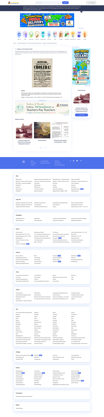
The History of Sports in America (60, 240)
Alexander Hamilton (75, 376)
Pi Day (72, 359)
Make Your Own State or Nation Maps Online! (45, 337)
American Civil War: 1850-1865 (41, 236)
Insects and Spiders (57, 257)
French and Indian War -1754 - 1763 (79, 232)
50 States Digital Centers (58, 343)
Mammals (73, 257)
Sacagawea (55, 382)
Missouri (36, 324)
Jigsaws (73, 298)
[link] (19, 34)
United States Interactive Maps (78, 337)
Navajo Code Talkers (77, 380)
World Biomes (74, 261)
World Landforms (20, 220)
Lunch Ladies (37, 277)
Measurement (37, 187)
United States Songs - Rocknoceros (79, 343)
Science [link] (49, 39)
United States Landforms (40, 341)
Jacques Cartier (19, 375)
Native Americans (75, 238)
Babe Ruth (36, 382)
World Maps (37, 218)
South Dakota (37, 331)
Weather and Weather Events (22, 263)
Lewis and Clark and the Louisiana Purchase (62, 234)
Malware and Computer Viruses (60, 277)
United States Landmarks (21, 341)
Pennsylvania (56, 330)
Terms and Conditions (60, 165)
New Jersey (55, 326)
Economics (57, 238)
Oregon (36, 330)
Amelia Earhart (19, 376)
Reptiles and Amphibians (77, 259)
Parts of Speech (56, 204)
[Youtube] (77, 160)
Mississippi (18, 324)
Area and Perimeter (77, 189)
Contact (33, 165)
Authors (54, 206)
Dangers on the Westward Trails (50, 43)
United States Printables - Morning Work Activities (27, 343)
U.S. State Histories (38, 240)
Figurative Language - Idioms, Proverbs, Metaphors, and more (30, 204)
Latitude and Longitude (58, 220)
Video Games (56, 281)
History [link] (37, 39)
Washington (74, 333)
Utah (17, 333)
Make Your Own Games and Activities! (44, 296)
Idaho (17, 318)
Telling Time (18, 185)
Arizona (72, 312)
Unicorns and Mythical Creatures (41, 281)
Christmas (18, 298)
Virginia (54, 333)
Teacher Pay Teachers (45, 163)
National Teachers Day (76, 357)
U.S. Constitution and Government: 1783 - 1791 (44, 234)
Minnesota (73, 322)
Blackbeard (20, 373)
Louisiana (55, 320)
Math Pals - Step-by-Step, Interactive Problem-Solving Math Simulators (32, 181)
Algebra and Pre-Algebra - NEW (60, 191)
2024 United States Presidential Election (26, 312)
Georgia (54, 316)
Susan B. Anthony (75, 371)
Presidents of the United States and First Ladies (45, 238)
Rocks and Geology (20, 261)
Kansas (17, 320)
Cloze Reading (37, 204)
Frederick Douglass (75, 375)
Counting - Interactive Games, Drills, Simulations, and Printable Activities (50, 181)
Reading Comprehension (40, 202)
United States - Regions (58, 339)
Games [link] (19, 39)
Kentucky (36, 320)
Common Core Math (38, 189)
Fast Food (73, 275)
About (32, 161)
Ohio (72, 328)
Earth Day (38, 355)
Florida (35, 316)
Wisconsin (55, 335)
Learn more (81, 115)
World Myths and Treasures (77, 240)
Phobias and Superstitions (22, 279)
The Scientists (37, 263)
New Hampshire (38, 326)
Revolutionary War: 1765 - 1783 (22, 234)
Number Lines (19, 189)
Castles (17, 242)
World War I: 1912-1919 (76, 236)
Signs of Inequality (38, 191)
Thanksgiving (37, 359)
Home (14, 43)
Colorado (55, 314)
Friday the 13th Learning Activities (25, 355)
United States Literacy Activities (23, 339)
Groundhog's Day (20, 357)
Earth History (75, 255)
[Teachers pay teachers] (81, 160)
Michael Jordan (37, 378)
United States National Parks (59, 341)
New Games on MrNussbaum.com (60, 298)
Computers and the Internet (22, 275)
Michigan (55, 322)
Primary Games (19, 293)
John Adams (37, 371)
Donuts (54, 275)
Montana (55, 324)
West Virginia (37, 335)
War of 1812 (73, 234)
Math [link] (25, 39)
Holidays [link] (67, 39)
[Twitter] (73, 160)
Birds (35, 255)
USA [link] (55, 39)
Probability (18, 191)
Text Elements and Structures (40, 206)
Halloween (36, 357)
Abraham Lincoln (75, 378)
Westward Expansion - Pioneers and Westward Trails (29, 43)
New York (18, 328)
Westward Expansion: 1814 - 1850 (23, 236)
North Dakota (56, 328)
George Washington (20, 384)
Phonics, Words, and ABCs (77, 202)
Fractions (73, 185)
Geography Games (20, 218)
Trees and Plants (38, 261)
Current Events (37, 275)
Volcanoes (57, 261)
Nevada (17, 326)
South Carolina (19, 331)
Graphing (55, 187)
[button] (40, 147)
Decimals (18, 187)
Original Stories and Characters (23, 206)
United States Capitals (76, 339)
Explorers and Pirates (39, 232)
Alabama (36, 312)
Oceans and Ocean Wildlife (22, 259)
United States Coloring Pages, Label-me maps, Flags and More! (48, 339)
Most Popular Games (20, 296)
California (36, 314)
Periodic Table (56, 259)
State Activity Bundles (58, 337)
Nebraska (73, 324)
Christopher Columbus (58, 375)
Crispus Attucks (39, 373)
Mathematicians (74, 191)
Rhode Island (74, 330)
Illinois (35, 318)
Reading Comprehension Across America (27, 202)
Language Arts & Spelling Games (60, 202)
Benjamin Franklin (38, 376)
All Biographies (19, 238)
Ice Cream (18, 277)
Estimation (73, 187)
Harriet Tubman (74, 382)
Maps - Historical (38, 242)
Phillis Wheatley (37, 384)
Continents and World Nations (59, 218)
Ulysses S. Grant (56, 376)
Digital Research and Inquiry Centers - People (64, 384)
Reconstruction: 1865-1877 (59, 236)
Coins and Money (75, 183)
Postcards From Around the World (78, 218)
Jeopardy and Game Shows (77, 295)
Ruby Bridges (75, 373)
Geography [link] (43, 39)
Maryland (18, 322)
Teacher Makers (19, 408)
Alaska (54, 312)
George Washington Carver (59, 373)
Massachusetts (37, 322)
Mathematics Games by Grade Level (44, 179)
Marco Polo (55, 380)
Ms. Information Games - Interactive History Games (45, 298)
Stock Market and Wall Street (22, 281)
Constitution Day (75, 355)
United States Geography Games (23, 295)
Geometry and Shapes (58, 189)
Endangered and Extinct (21, 257)
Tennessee (55, 331)
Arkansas (18, 314)
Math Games (18, 179)
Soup (72, 279)
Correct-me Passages (22, 243)
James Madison (19, 380)
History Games (19, 232)
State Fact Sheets (38, 343)
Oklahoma (18, 330)
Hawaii (72, 316)
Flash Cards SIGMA (75, 179)
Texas (72, 331)
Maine (72, 320)
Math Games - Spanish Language (23, 183)
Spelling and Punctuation (77, 204)
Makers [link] (79, 39)
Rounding (55, 183)
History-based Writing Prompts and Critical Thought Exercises (67, 242)
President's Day (19, 359)
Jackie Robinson (19, 382)
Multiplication (37, 185)
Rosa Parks (36, 380)
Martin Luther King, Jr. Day (58, 357)
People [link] (61, 39)
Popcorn (36, 279)
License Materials (44, 161)
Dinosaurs (56, 255)
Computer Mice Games (76, 296)
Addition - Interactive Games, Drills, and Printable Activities (66, 181)
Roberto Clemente (38, 375)
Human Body (37, 257)
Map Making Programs (76, 220)
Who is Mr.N (33, 163)
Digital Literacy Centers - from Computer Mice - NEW (83, 206)
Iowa (72, 318)
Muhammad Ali (56, 371)
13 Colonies (55, 232)
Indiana (54, 318)
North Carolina (37, 328)
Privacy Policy (58, 163)
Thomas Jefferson (20, 378)
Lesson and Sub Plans (76, 242)
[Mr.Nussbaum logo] (13, 2)
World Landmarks (38, 220)
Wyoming (73, 335)
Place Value (36, 183)
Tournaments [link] (73, 39)
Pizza (72, 277)
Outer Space (37, 259)
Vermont (36, 333)
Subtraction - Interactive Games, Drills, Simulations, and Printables (86, 181)
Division (54, 185)
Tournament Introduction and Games (24, 396)
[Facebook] (70, 160)
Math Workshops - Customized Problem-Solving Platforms (66, 179)
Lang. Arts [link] (31, 39)
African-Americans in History (22, 240)
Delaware (18, 316)
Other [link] (85, 39)
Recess (54, 279)
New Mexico (74, 326)
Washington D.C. (19, 335)
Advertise (57, 161)
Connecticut (74, 314)
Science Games (19, 255)
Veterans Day (56, 359)
